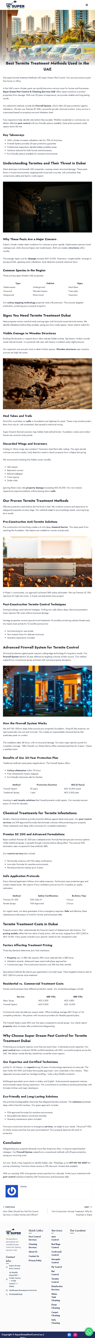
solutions (23, 819)
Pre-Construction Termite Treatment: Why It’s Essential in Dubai (72, 1211)
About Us (33, 1251)
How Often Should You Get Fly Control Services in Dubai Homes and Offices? (20, 1211)
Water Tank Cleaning (55, 1297)
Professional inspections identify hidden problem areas (32, 147)
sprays (21, 842)
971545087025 (15, 1294)
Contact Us (34, 1256)
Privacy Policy (35, 1260)
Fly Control (56, 1267)
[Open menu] (86, 5)
